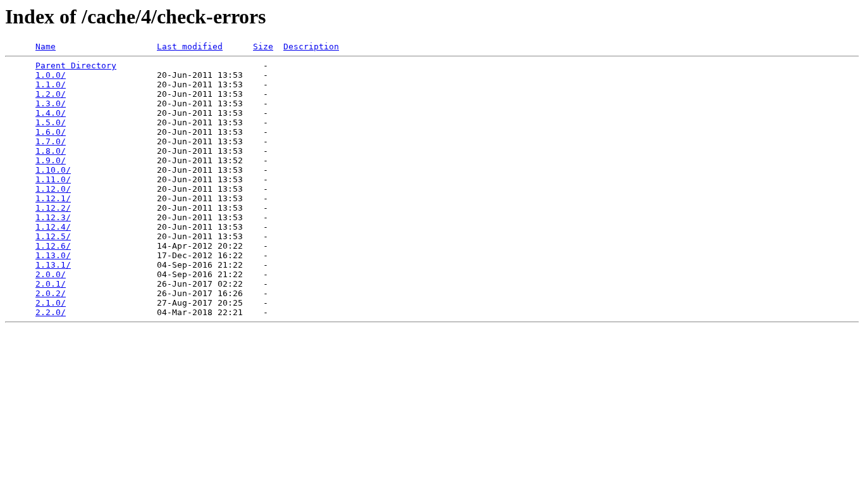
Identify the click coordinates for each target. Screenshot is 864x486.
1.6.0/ (50, 132)
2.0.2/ (50, 293)
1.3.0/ (50, 103)
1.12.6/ (53, 246)
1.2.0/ (50, 94)
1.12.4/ (53, 227)
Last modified (190, 46)
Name (45, 46)
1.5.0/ (50, 122)
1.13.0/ (53, 255)
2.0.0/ (50, 274)
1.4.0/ (50, 113)
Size (263, 46)
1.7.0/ (50, 141)
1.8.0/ (50, 151)
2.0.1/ (50, 284)
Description (311, 46)
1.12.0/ (53, 189)
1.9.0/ (50, 160)
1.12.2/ (53, 208)
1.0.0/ (50, 75)
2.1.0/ (50, 303)
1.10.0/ (53, 170)
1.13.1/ (53, 265)
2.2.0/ (50, 312)
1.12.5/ (53, 236)
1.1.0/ (50, 84)
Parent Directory (75, 65)
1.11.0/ (53, 179)
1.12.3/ (53, 217)
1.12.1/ (53, 198)
